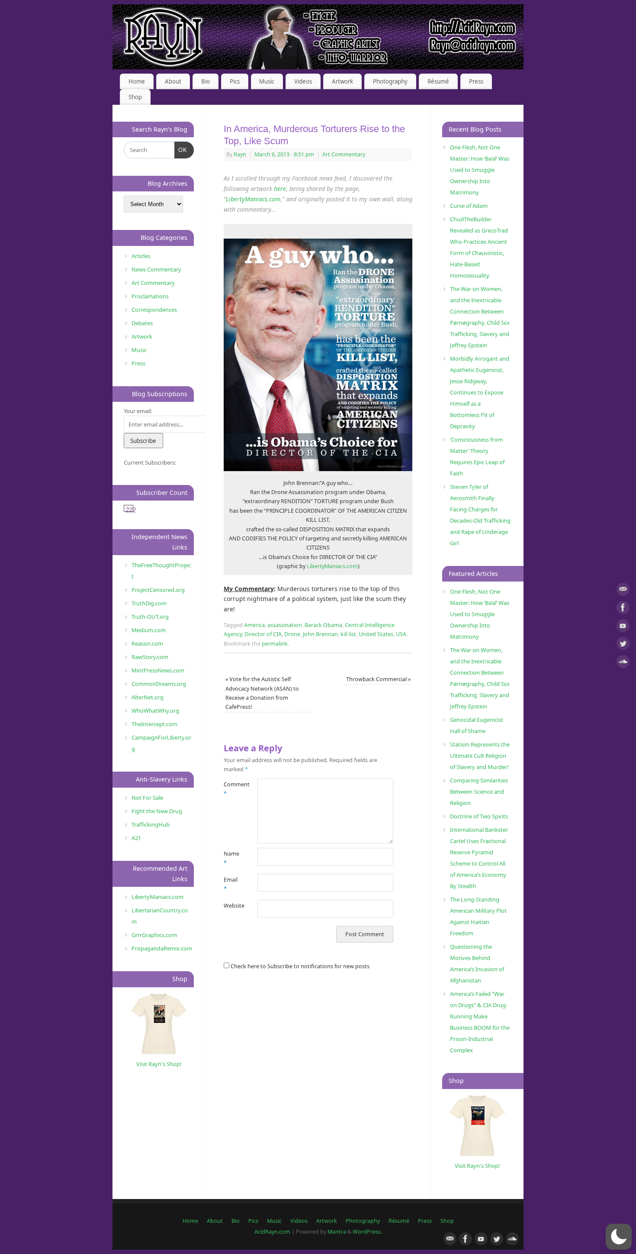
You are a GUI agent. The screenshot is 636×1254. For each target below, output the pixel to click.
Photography (390, 81)
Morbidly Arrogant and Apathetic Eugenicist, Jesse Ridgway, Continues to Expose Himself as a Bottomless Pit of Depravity (479, 392)
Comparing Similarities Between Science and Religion (479, 791)
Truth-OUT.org (150, 617)
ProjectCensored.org (158, 590)
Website (232, 905)
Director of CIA (263, 634)
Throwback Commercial (378, 679)
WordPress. (367, 1231)
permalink (275, 643)
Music (266, 81)
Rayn (240, 154)
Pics (235, 81)
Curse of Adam (469, 206)
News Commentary (156, 269)
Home (136, 81)
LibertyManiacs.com (253, 199)
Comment (232, 789)
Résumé (438, 81)
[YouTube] (623, 627)
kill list (348, 634)
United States (376, 634)
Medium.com (149, 630)
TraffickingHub (151, 824)
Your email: (138, 411)
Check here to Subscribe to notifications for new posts (299, 966)
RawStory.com (150, 657)
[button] (619, 1237)
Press (476, 81)
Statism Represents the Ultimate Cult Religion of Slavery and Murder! (480, 755)
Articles (141, 256)
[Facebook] (623, 609)
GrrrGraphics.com (154, 935)
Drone (292, 634)
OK (181, 149)
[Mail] (623, 591)
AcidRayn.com (272, 1231)
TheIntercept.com (154, 724)
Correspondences (154, 310)
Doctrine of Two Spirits (479, 816)
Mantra (337, 1231)
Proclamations (150, 296)
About (173, 81)
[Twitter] (623, 645)
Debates (142, 323)
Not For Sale (147, 798)
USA (401, 634)
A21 (136, 838)
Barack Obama (323, 625)
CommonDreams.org (159, 684)
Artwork (342, 81)
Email (231, 884)
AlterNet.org (148, 697)
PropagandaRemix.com (162, 948)
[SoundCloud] (623, 663)
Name (231, 858)
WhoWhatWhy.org (155, 710)
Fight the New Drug (157, 811)
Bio (205, 81)
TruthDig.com (149, 603)
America (254, 625)
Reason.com (147, 643)
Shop (135, 97)
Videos (303, 81)
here (280, 188)
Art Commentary (343, 154)
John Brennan (320, 634)
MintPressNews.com (158, 670)
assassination (284, 625)
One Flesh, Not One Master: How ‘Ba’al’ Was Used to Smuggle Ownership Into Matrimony (479, 169)
